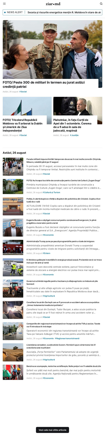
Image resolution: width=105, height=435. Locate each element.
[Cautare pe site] (101, 4)
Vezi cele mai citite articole (52, 430)
